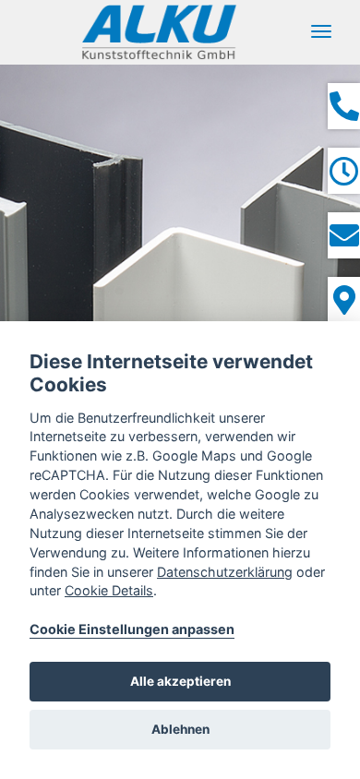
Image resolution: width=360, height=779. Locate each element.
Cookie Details (109, 590)
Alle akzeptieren (180, 681)
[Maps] (344, 300)
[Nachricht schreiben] (344, 235)
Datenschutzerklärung (225, 572)
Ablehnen (180, 729)
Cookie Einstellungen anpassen (132, 629)
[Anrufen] (344, 106)
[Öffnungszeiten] (344, 171)
